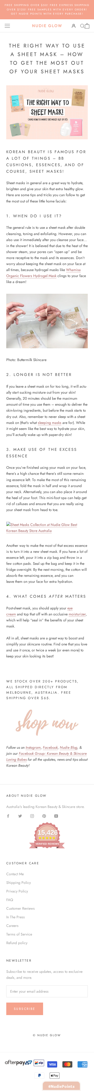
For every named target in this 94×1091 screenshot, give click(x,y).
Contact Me (15, 874)
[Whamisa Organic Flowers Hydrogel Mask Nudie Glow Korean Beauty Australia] (47, 321)
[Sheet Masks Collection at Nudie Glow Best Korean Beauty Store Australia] (47, 528)
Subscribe (25, 1008)
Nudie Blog (68, 747)
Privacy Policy (17, 891)
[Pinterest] (44, 816)
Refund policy (16, 942)
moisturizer (77, 614)
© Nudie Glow (47, 1035)
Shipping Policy (18, 882)
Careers (12, 925)
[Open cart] (87, 25)
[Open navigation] (7, 26)
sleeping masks (49, 422)
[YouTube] (56, 816)
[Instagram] (32, 816)
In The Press (15, 917)
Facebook (50, 747)
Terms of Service (19, 934)
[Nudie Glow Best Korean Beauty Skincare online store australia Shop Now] (47, 723)
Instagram (33, 747)
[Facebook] (8, 816)
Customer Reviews (20, 908)
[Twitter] (20, 816)
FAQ (9, 899)
